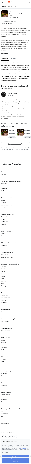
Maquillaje (4, 347)
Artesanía (3, 359)
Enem (2, 274)
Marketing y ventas (6, 328)
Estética (3, 342)
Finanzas (3, 300)
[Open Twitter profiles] (6, 436)
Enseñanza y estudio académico (10, 264)
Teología (3, 191)
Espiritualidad (4, 186)
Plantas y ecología (6, 371)
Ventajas (5, 59)
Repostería (4, 217)
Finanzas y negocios (7, 293)
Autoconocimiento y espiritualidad (11, 181)
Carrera (3, 200)
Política (3, 283)
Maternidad (4, 245)
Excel (2, 411)
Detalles (13, 59)
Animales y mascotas (7, 172)
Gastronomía (4, 222)
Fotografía (4, 236)
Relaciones (4, 383)
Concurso (3, 266)
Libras (2, 279)
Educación (3, 271)
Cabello (3, 340)
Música (3, 364)
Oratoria (3, 207)
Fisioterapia (4, 399)
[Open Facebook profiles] (3, 436)
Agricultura (4, 373)
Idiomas (3, 276)
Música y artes (5, 357)
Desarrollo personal (6, 205)
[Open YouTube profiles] (12, 436)
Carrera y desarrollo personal (9, 198)
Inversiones (4, 302)
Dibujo (3, 361)
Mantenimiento (5, 321)
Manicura (3, 345)
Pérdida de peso (5, 394)
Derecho (3, 269)
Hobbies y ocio (5, 309)
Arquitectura (4, 255)
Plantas (3, 376)
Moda (2, 350)
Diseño (3, 233)
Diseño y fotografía (6, 231)
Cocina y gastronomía (7, 214)
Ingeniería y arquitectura (8, 252)
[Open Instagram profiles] (16, 436)
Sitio (2, 416)
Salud (2, 402)
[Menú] (2, 2)
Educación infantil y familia (9, 243)
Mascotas (3, 174)
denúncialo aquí (24, 149)
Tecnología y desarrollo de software (12, 409)
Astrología (4, 183)
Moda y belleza (5, 338)
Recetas (3, 224)
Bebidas (3, 219)
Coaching (3, 202)
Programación (4, 414)
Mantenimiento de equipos (9, 319)
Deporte (3, 397)
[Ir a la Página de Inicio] (15, 2)
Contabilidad (4, 295)
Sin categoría (5, 423)
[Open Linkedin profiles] (9, 436)
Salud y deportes (6, 392)
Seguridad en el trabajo (7, 257)
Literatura (3, 281)
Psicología (4, 286)
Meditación (4, 188)
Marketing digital (5, 331)
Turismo (3, 312)
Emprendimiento (5, 298)
